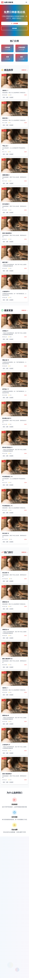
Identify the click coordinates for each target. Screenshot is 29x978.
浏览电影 (14, 28)
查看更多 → (25, 70)
